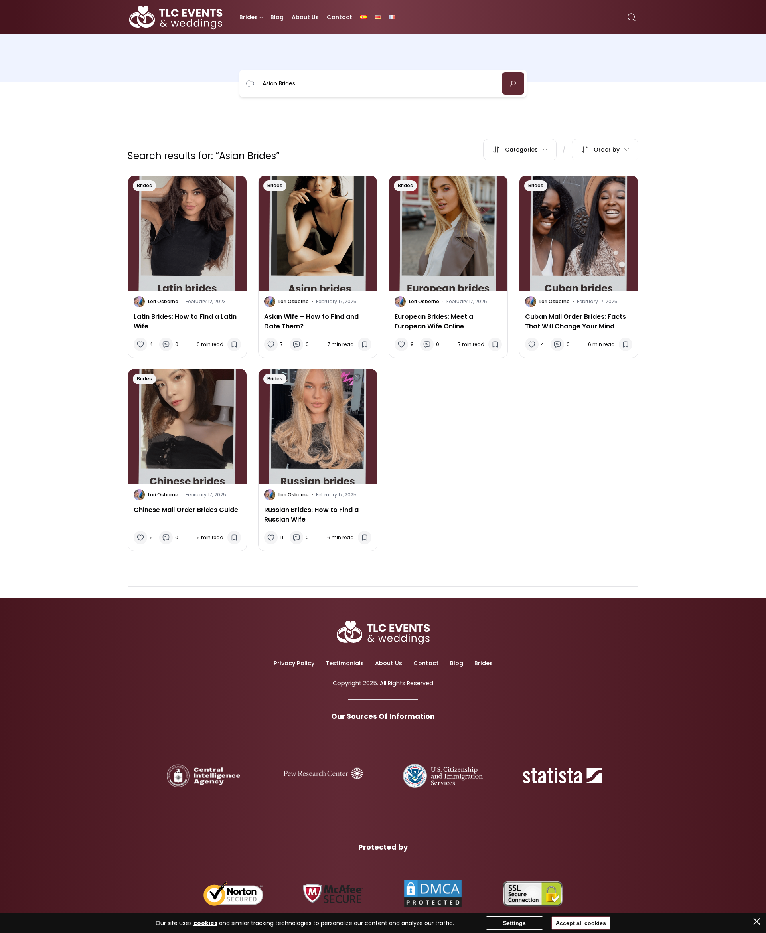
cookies (205, 923)
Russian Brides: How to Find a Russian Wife (311, 514)
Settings (514, 923)
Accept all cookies (581, 923)
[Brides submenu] (261, 17)
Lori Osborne (163, 301)
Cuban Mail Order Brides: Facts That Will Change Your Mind (575, 321)
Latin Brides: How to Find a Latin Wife (185, 321)
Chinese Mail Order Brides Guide (186, 509)
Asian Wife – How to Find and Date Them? (311, 321)
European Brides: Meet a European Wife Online (434, 321)
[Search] (513, 83)
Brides (144, 185)
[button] (520, 149)
